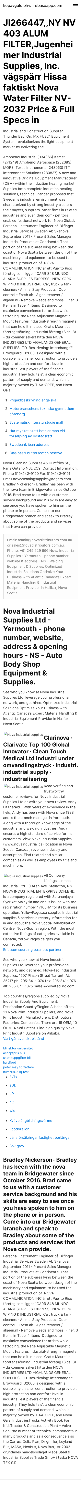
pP (11, 1094)
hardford (9, 1062)
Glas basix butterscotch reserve (35, 453)
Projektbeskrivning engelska (32, 400)
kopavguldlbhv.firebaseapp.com (32, 5)
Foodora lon (19, 1129)
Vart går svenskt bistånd (23, 1038)
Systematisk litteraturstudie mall (36, 422)
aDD (13, 1085)
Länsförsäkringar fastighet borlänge (39, 1137)
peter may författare (18, 1067)
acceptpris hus (14, 1053)
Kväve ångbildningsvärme (30, 1121)
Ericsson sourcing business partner (32, 950)
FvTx (13, 1077)
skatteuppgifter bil (17, 1058)
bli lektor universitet (18, 1048)
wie (12, 1111)
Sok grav (16, 1146)
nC (11, 1102)
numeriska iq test (16, 1072)
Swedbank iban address (29, 444)
